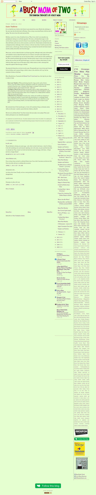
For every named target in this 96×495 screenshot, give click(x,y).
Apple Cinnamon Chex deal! (65, 226)
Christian (82, 196)
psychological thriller (78, 405)
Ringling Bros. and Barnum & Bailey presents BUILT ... (65, 203)
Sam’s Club (80, 357)
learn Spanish (77, 394)
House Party (77, 178)
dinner (76, 119)
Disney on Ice (86, 249)
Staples (78, 361)
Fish (83, 328)
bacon (82, 374)
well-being (87, 423)
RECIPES (44, 20)
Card (78, 196)
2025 (58, 82)
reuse (88, 407)
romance (76, 112)
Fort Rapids (77, 330)
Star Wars (87, 262)
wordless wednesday (79, 106)
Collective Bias (85, 247)
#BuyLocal (76, 244)
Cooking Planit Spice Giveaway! (63, 218)
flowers (80, 207)
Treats (85, 266)
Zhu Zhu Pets (82, 170)
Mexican (76, 258)
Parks (79, 350)
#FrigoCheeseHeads (78, 299)
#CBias (76, 214)
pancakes (80, 284)
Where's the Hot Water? (64, 199)
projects (87, 403)
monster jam (83, 282)
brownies (82, 377)
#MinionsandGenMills (78, 302)
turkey (75, 167)
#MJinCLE (76, 300)
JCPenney (87, 257)
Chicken (76, 150)
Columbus (76, 249)
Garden (75, 198)
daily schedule (81, 273)
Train (78, 365)
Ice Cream (80, 114)
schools (76, 213)
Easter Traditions (11, 26)
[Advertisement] (15, 200)
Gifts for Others (84, 126)
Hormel (18, 134)
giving (78, 277)
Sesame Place (81, 260)
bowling (76, 227)
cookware (82, 205)
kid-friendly (82, 189)
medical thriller (77, 282)
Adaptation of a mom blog (63, 306)
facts (78, 385)
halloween (87, 187)
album (88, 202)
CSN (88, 244)
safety (81, 211)
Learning (87, 150)
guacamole (76, 388)
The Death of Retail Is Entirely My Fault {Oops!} (63, 299)
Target (75, 104)
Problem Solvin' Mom (63, 304)
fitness (81, 385)
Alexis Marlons (10, 158)
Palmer (87, 198)
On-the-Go (87, 346)
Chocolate (83, 110)
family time (77, 156)
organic (87, 235)
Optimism (76, 348)
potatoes (87, 401)
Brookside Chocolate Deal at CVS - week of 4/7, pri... (65, 174)
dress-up (87, 229)
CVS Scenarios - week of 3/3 (65, 224)
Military (85, 344)
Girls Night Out (82, 255)
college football (77, 379)
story (88, 412)
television (76, 242)
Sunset (82, 361)
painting (83, 399)
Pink (85, 350)
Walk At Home (78, 202)
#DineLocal (87, 297)
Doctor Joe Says (61, 278)
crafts (75, 187)
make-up (81, 396)
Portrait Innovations (85, 352)
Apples (79, 214)
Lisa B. (7, 143)
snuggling (87, 410)
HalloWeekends (82, 339)
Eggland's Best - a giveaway (65, 142)
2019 (58, 97)
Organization (77, 128)
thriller (81, 134)
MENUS (33, 20)
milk (75, 172)
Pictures (79, 159)
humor (79, 233)
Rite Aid (87, 130)
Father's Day (77, 253)
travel (88, 291)
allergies (79, 372)
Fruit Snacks (86, 253)
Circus (84, 158)
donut (75, 275)
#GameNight (85, 172)
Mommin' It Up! (61, 297)
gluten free (87, 387)
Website (84, 117)
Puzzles (87, 222)
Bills (78, 317)
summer (87, 147)
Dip (88, 196)
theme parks (79, 416)
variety (81, 421)
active (88, 269)
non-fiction (76, 211)
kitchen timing (80, 280)
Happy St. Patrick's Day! (64, 182)
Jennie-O (83, 178)
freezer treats (77, 387)
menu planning (77, 235)
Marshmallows (86, 180)
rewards (75, 409)
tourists (82, 418)
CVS (24, 20)
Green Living (82, 143)
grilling (81, 277)
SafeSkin (76, 357)
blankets (78, 377)
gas (83, 387)
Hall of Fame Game (85, 337)
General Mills (86, 333)
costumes (82, 229)
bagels (85, 374)
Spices (75, 262)
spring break (83, 412)
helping (84, 388)
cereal (75, 115)
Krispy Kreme (86, 341)
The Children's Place (82, 363)
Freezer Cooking (85, 330)
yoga (88, 242)
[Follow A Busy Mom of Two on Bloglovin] (82, 61)
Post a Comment (10, 189)
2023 (58, 87)
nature (83, 235)
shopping (86, 137)
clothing (82, 139)
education (87, 205)
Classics (80, 322)
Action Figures (85, 313)
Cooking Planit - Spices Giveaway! (64, 190)
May (59, 131)
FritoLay (82, 253)
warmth (84, 421)
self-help (84, 288)
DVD (86, 196)
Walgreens (86, 91)
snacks (76, 114)
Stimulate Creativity (84, 145)
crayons (78, 381)
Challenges (76, 247)
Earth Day (76, 251)
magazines (76, 396)
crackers (76, 273)
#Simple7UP (86, 304)
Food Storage (86, 328)
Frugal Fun (81, 332)
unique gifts (76, 293)
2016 (58, 104)
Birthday (76, 143)
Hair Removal (77, 337)
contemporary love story (80, 165)
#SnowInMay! (77, 306)
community (76, 229)
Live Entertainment (84, 112)
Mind (75, 346)
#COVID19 (77, 110)
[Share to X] (10, 129)
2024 (58, 84)
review (84, 84)
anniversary (84, 372)
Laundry (79, 167)
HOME (14, 20)
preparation (76, 403)
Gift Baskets (79, 335)
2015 (58, 106)
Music (81, 95)
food (75, 95)
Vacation (76, 147)
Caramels (82, 246)
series (88, 238)
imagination (83, 279)
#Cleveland (87, 295)
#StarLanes (82, 306)
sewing (87, 409)
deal (88, 117)
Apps (75, 176)
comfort (87, 379)
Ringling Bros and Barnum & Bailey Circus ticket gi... (65, 151)
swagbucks (87, 414)
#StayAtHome (77, 148)
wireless (76, 425)
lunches (87, 170)
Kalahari (87, 178)
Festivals (87, 326)
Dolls (88, 218)
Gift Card (85, 335)
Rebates (76, 183)
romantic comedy (78, 238)
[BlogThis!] (8, 129)
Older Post (49, 212)
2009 (58, 244)
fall (77, 275)
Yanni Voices (84, 269)
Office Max (86, 181)
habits (81, 388)
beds (83, 376)
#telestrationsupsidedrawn (79, 311)
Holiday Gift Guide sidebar (62, 47)
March (60, 135)
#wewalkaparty (77, 313)
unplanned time (85, 420)
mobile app (86, 396)
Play (83, 167)
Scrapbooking (86, 357)
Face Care (83, 326)
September (61, 121)
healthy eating (86, 277)
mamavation (77, 89)
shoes (88, 288)
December (61, 113)
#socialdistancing (78, 121)
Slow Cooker (82, 359)
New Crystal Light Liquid (64, 210)
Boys (88, 214)
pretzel (79, 286)
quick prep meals (78, 191)
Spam (75, 361)
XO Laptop (76, 370)
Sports (78, 139)
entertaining (86, 154)
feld (82, 137)
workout (83, 242)
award (79, 374)
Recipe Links (78, 84)
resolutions (84, 407)
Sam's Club (77, 224)
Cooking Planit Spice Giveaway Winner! (63, 170)
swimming (85, 240)
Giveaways (85, 69)
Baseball (84, 214)
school (83, 156)
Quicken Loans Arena (79, 355)
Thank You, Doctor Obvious (63, 279)
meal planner (86, 280)
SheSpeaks (87, 260)
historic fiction (86, 207)
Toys (81, 117)
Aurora (78, 315)
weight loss (81, 99)
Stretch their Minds (78, 264)
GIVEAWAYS (72, 20)
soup (82, 289)
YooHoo (81, 370)
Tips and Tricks (78, 123)
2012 (58, 237)
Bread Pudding (81, 319)
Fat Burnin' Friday (84, 97)
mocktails (76, 398)
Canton (78, 246)
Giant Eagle (85, 101)
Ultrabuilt (87, 268)
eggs (81, 187)
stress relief (81, 213)
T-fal (84, 200)
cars (84, 227)
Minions (79, 346)
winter (81, 295)
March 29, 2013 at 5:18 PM (15, 154)
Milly (88, 344)
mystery (76, 141)
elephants (79, 383)
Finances (76, 328)
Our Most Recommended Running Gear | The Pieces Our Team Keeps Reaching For (64, 314)
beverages (76, 271)
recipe (75, 134)
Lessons (80, 343)
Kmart (87, 110)
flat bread (84, 385)
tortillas (78, 418)
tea (88, 240)
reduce (81, 407)
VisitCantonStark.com (84, 366)
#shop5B (80, 308)
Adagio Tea (86, 174)
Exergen (78, 326)
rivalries (79, 409)
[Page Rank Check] (79, 474)
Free (76, 71)
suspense (87, 115)
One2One (76, 117)
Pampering (82, 222)
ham (88, 231)
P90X (83, 128)
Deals (76, 82)
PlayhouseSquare (77, 352)
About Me (86, 141)
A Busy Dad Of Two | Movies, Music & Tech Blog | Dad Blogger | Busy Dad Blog (64, 268)
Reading (82, 152)
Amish (76, 108)
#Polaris (81, 304)
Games (87, 158)
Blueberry (84, 244)
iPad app (76, 189)
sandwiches (86, 211)
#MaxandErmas (82, 300)
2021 (58, 92)
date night (83, 381)
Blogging (81, 104)
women (79, 425)
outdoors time (78, 399)
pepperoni (76, 236)
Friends (87, 121)
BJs (80, 244)
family (76, 99)
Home (29, 212)
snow (84, 191)
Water (81, 161)
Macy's (84, 343)
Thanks (75, 266)
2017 (58, 102)
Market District (80, 344)
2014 (58, 109)
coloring (83, 379)
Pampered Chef (85, 348)
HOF (88, 335)
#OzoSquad (76, 304)
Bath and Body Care (85, 315)
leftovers (87, 233)
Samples (86, 74)
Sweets (75, 363)
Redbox (80, 183)
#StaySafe (87, 306)
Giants (75, 335)
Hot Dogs (81, 257)
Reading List (58, 45)
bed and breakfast (77, 376)
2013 (58, 111)
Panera (75, 350)
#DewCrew (76, 297)
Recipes (76, 80)
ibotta (86, 390)
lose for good (83, 394)
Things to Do (80, 266)
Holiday (13, 134)
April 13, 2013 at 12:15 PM (15, 184)
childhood (81, 203)
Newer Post (8, 212)
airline (75, 372)
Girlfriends (76, 255)
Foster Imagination (84, 176)
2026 (58, 80)
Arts (78, 176)
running (81, 141)
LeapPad (76, 343)
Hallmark (76, 339)
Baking (80, 158)
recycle (77, 407)
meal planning (81, 209)
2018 (58, 99)
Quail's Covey (86, 354)
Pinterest (87, 258)
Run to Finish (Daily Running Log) (62, 310)
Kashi (79, 341)
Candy (75, 246)
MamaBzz (86, 103)
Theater (79, 225)
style (78, 414)
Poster (75, 354)
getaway (80, 231)
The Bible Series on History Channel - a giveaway (65, 165)
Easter (75, 326)
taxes (75, 416)
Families (76, 93)
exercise (87, 106)
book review (85, 78)
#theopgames (77, 194)
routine (82, 409)
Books (81, 82)
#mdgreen (76, 308)
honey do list (77, 390)
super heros (82, 414)
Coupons (86, 82)
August (60, 123)
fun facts (83, 275)
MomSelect (86, 114)
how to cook (77, 279)
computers (87, 185)
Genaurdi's (80, 333)
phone (88, 189)
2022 (58, 89)
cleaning (87, 203)
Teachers (87, 200)
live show (87, 139)
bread (80, 227)
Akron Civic (82, 136)
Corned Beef (80, 249)
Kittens (81, 341)
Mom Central (84, 220)
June (59, 128)
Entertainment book (82, 251)
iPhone (82, 233)
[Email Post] (32, 132)
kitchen (75, 209)
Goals (81, 198)
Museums (76, 152)
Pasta (84, 258)
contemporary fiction (81, 163)
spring (87, 156)
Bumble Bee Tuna (78, 321)
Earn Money (77, 220)
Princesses (79, 200)
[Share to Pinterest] (14, 129)
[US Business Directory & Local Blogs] (48, 493)
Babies (87, 148)
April (59, 133)
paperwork (87, 399)
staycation (82, 291)
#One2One (87, 302)
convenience (86, 271)
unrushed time (77, 421)
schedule (80, 288)
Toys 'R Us (86, 132)
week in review (86, 293)
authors (75, 374)
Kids (82, 80)
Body (80, 317)
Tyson (88, 266)
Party (75, 200)
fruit (84, 187)
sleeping (76, 240)
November (61, 116)
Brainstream (84, 317)
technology (86, 213)
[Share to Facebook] (12, 129)
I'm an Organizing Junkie (63, 283)
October (60, 118)
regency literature (84, 236)
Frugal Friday (84, 108)
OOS (83, 346)
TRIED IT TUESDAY (57, 20)
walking (87, 134)
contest (87, 165)
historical (84, 123)
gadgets (76, 231)
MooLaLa (80, 258)
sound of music (77, 289)
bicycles (85, 376)
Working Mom (86, 368)
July (59, 126)
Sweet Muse (86, 361)
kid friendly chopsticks (84, 392)
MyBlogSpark (85, 93)
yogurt (75, 192)
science (84, 238)
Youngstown (86, 370)
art (88, 372)
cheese (75, 203)
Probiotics (80, 354)
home (75, 233)
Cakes (75, 139)
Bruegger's (87, 319)
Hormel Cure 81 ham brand (30, 76)
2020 (58, 94)
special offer (76, 291)
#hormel (76, 136)
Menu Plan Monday (81, 72)
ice (88, 390)
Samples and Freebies (63, 147)
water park (79, 172)
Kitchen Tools (77, 180)
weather (80, 293)
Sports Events (81, 262)
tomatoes (84, 416)
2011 (58, 240)
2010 (58, 242)
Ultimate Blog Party (79, 268)
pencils (78, 401)
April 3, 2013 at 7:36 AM (14, 165)
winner (87, 191)
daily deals (77, 137)
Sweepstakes (86, 264)
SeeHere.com (77, 359)
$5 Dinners (60, 254)
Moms (75, 145)
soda (75, 412)
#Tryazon (86, 119)
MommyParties (77, 181)
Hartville (76, 257)
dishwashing (86, 273)
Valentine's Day (77, 269)
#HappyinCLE (86, 299)
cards (80, 271)
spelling (78, 412)
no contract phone (82, 398)
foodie (88, 385)
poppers (84, 401)
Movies (76, 130)
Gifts (75, 159)
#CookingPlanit (85, 192)
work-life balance (84, 425)
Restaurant (81, 130)
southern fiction (86, 289)
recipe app (87, 286)
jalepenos (76, 392)
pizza (82, 147)
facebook (76, 207)
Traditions (25, 134)
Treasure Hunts (83, 365)
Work (84, 202)
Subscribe (64, 69)
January (60, 234)
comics (75, 381)
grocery (84, 231)
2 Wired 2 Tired (61, 259)
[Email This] (7, 129)
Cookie (87, 136)
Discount (81, 132)
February (60, 232)
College (84, 322)
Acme (83, 148)
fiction (87, 80)
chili (83, 271)
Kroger (87, 143)
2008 (58, 247)
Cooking (80, 125)
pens (81, 401)
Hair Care (87, 255)
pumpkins (85, 405)
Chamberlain (84, 321)
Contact (57, 43)
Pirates (88, 350)
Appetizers (83, 194)
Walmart (82, 185)
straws (75, 414)
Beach (75, 317)
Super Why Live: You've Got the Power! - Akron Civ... (65, 156)
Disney (87, 128)
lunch (88, 394)
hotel (83, 390)
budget (85, 377)
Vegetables (76, 185)
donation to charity (78, 154)
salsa (85, 409)
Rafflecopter (86, 355)
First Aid (80, 328)
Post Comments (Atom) (18, 215)
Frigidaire (76, 332)
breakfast (87, 161)
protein (82, 286)
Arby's (75, 315)
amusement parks (85, 225)
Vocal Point (76, 368)
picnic (88, 284)
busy (88, 377)
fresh (81, 387)
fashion (80, 275)
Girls (79, 198)
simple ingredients (81, 410)
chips (88, 227)
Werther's (81, 368)
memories (87, 209)
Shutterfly (83, 224)
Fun (83, 150)
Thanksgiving (86, 183)
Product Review (78, 103)
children (86, 88)
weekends (76, 295)
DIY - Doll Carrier (62, 177)
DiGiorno (79, 324)
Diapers (84, 218)
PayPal (82, 350)
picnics (75, 286)
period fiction (81, 115)
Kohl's (84, 198)
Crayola (76, 132)
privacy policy (82, 403)
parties (75, 401)
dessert (78, 187)
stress (85, 291)
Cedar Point (86, 246)
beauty (88, 374)
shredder (76, 410)
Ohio (79, 222)
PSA (80, 348)
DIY (80, 150)
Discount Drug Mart (85, 324)
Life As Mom (60, 290)
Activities (76, 158)
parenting (84, 284)
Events (88, 251)
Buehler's (76, 216)
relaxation (76, 288)
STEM (75, 260)
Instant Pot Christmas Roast (63, 255)
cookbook (76, 205)
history (88, 388)
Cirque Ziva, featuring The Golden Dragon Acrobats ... (65, 195)
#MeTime (87, 300)
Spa (88, 359)
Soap (86, 359)
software (80, 240)
